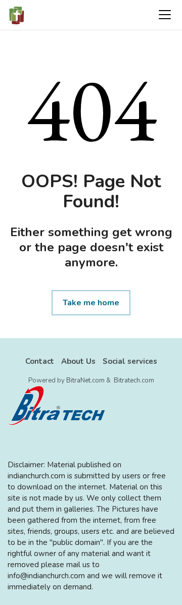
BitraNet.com (85, 380)
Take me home (91, 302)
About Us (78, 361)
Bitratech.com (134, 380)
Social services (130, 361)
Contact (39, 361)
